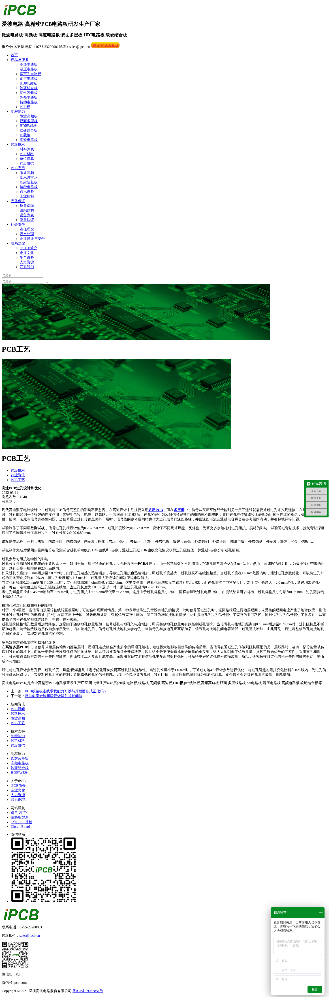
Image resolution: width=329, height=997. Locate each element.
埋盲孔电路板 (30, 74)
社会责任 (18, 224)
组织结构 (27, 210)
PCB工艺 (18, 480)
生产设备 (27, 257)
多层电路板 (29, 78)
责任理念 (27, 229)
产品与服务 (20, 60)
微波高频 (27, 173)
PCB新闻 (18, 709)
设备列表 (27, 215)
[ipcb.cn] (20, 13)
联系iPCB (18, 800)
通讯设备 (27, 191)
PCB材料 (27, 154)
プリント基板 (21, 822)
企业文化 (27, 253)
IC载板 (25, 135)
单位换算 (27, 158)
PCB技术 (18, 144)
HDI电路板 (28, 83)
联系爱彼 (18, 243)
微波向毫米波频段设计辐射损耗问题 (53, 696)
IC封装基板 (29, 182)
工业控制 (27, 196)
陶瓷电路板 (29, 97)
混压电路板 (29, 69)
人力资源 (27, 262)
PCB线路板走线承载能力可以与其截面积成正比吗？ (66, 691)
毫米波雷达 (29, 177)
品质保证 (18, 201)
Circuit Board (20, 826)
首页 (14, 55)
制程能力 (18, 111)
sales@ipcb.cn (29, 935)
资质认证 (27, 220)
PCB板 (25, 107)
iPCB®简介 (28, 248)
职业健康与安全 (32, 239)
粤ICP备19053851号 (88, 991)
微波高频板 (29, 116)
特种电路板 (29, 102)
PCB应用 (18, 168)
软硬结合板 (29, 88)
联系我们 (27, 267)
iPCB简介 (18, 785)
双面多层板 (29, 121)
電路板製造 (20, 817)
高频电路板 (29, 64)
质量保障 (27, 206)
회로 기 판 (19, 813)
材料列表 (27, 149)
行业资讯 (18, 475)
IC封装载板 (29, 93)
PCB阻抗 (27, 163)
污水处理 (27, 234)
